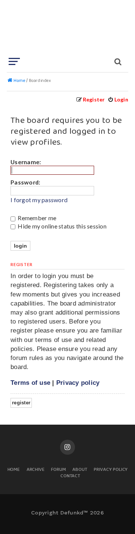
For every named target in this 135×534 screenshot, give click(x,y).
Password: (25, 182)
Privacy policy (78, 382)
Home (14, 469)
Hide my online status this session (61, 226)
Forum (58, 469)
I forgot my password (39, 200)
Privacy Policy (111, 469)
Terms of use (30, 382)
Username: (25, 161)
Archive (36, 469)
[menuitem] (118, 99)
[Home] (67, 28)
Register (21, 402)
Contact (70, 476)
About (79, 469)
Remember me (36, 217)
